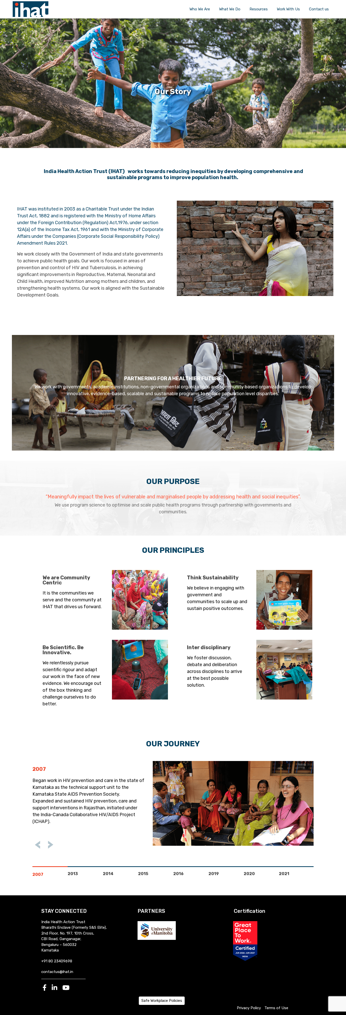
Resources (258, 9)
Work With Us (288, 9)
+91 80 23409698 (56, 961)
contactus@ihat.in (57, 971)
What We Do (229, 9)
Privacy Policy (249, 1008)
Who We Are (199, 9)
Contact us (319, 9)
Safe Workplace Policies (161, 1000)
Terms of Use (276, 1008)
